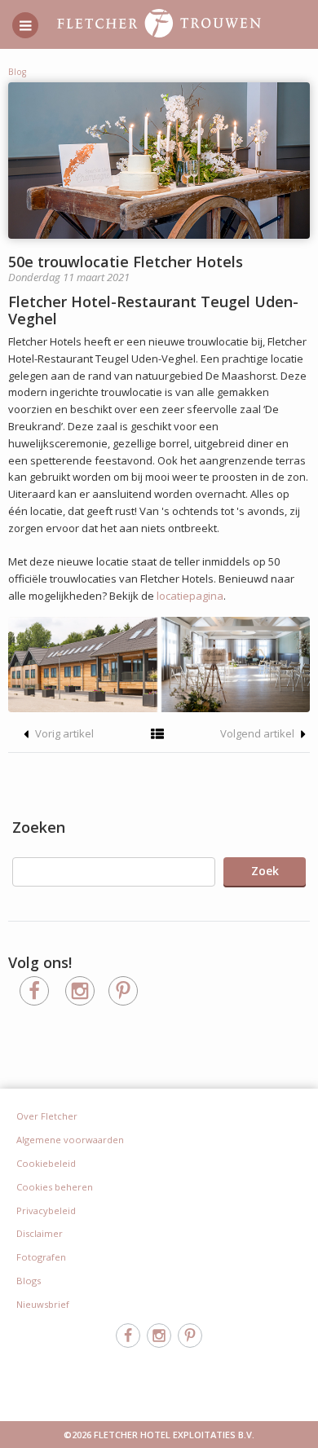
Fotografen (41, 1257)
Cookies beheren (54, 1187)
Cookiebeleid (46, 1163)
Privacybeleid (46, 1210)
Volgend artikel (258, 733)
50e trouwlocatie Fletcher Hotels (125, 261)
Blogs (28, 1280)
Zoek (265, 870)
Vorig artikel (63, 733)
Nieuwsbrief (42, 1304)
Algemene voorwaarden (70, 1139)
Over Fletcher (46, 1116)
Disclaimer (39, 1233)
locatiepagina (190, 595)
